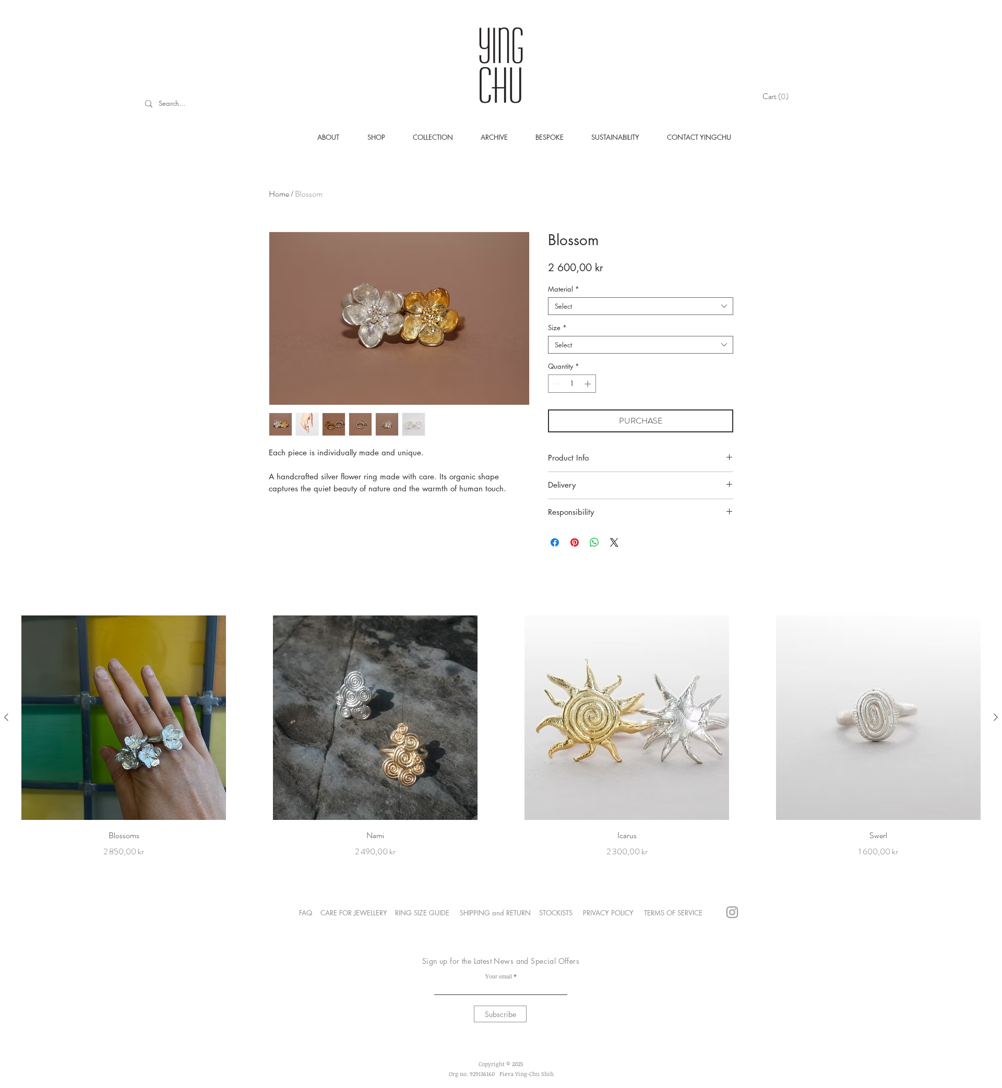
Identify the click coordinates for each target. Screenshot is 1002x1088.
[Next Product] (995, 717)
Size (557, 327)
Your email (498, 976)
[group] (501, 737)
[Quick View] (123, 717)
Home (279, 194)
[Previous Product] (6, 717)
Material (563, 289)
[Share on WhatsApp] (594, 542)
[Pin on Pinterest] (574, 542)
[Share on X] (614, 542)
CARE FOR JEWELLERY (353, 912)
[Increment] (588, 384)
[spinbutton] (572, 384)
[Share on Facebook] (554, 542)
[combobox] (640, 306)
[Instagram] (732, 912)
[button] (777, 96)
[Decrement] (556, 384)
